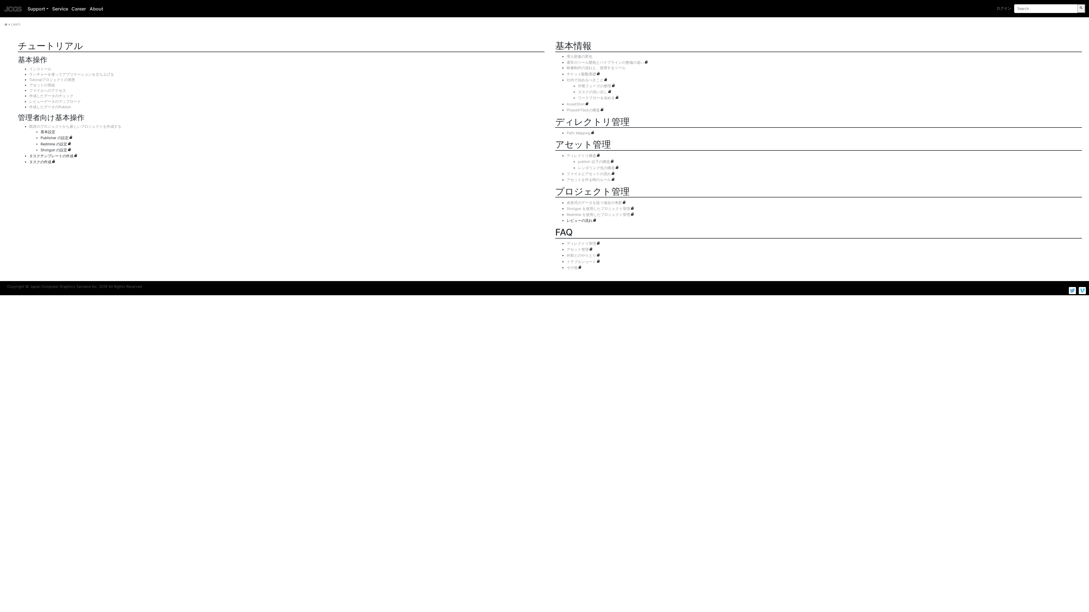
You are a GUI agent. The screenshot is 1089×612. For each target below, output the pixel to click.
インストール (40, 69)
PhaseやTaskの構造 (583, 110)
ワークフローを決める (596, 98)
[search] (1081, 8)
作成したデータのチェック (51, 96)
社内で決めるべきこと (585, 80)
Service (60, 9)
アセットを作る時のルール (589, 180)
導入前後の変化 (579, 56)
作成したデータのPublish (50, 107)
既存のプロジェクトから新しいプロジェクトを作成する (75, 126)
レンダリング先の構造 (596, 168)
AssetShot (576, 104)
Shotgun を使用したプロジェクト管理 (598, 209)
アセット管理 (578, 249)
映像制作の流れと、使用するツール (596, 68)
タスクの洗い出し (592, 92)
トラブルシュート (581, 262)
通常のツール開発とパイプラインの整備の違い (605, 62)
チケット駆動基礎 (581, 74)
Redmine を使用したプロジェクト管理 (598, 214)
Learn (15, 24)
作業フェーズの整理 (594, 86)
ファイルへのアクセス (47, 90)
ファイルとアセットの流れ (589, 174)
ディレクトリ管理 (581, 243)
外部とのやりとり (581, 255)
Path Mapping (578, 133)
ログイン (1004, 8)
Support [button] (36, 9)
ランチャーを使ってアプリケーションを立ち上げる (71, 74)
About (96, 9)
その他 (572, 267)
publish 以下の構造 (594, 162)
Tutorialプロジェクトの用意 (52, 80)
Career (78, 9)
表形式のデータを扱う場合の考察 (594, 203)
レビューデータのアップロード (55, 101)
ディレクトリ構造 (581, 156)
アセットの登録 (42, 85)
